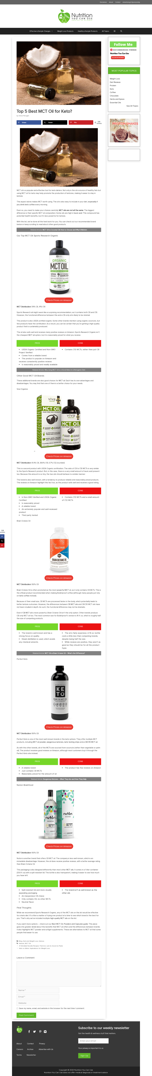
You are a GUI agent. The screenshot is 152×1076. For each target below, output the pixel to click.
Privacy (42, 1043)
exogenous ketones (55, 742)
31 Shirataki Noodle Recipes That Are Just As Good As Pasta (41, 946)
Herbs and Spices (117, 99)
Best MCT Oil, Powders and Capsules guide (70, 924)
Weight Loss (115, 78)
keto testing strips (71, 742)
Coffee (113, 92)
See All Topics (132, 106)
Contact (117, 2)
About (111, 2)
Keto (112, 89)
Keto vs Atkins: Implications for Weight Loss (34, 948)
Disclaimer (103, 2)
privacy (85, 1048)
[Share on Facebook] (2, 536)
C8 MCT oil (27, 612)
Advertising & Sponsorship (131, 2)
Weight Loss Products (65, 31)
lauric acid (78, 213)
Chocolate (114, 95)
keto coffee (24, 595)
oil (32, 312)
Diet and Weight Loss (30, 941)
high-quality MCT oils (59, 918)
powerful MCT (63, 590)
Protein (113, 85)
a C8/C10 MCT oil (90, 742)
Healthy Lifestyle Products (87, 31)
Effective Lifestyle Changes (40, 31)
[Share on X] (2, 541)
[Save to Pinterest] (2, 545)
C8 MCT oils (73, 604)
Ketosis (41, 941)
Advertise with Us (46, 1049)
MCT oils (70, 869)
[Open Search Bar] (121, 31)
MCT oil (31, 335)
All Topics (105, 31)
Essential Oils (115, 102)
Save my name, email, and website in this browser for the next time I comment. (51, 1008)
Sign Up (84, 1056)
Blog (20, 941)
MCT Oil (28, 943)
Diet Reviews (115, 82)
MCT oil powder (39, 742)
